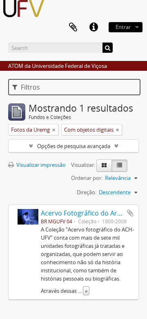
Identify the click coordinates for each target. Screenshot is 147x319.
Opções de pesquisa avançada (73, 146)
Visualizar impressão (40, 164)
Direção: (86, 192)
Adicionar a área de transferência (130, 213)
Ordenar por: (86, 178)
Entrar (123, 27)
